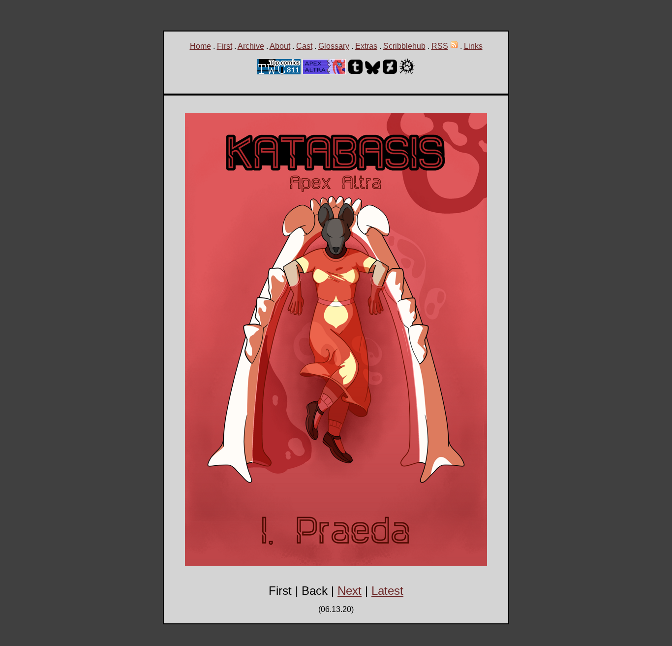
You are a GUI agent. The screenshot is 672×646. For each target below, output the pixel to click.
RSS (439, 46)
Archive (251, 46)
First (224, 46)
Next (349, 590)
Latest (387, 590)
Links (473, 46)
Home (200, 46)
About (280, 46)
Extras (366, 46)
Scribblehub (404, 46)
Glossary (333, 46)
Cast (304, 46)
